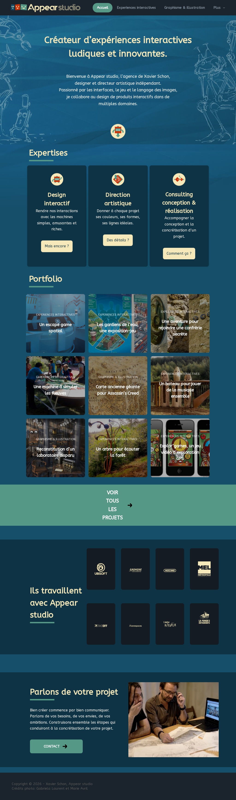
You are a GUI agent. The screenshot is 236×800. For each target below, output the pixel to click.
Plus (217, 8)
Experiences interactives (136, 8)
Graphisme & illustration (184, 8)
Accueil (102, 8)
